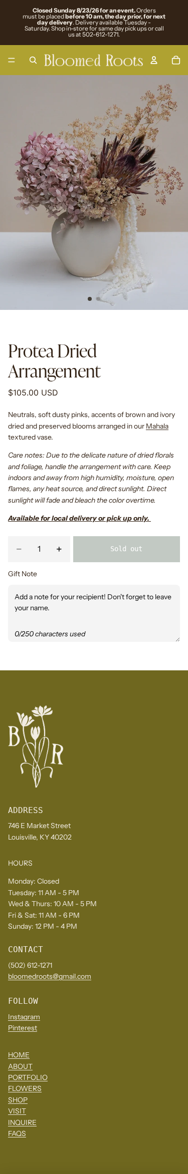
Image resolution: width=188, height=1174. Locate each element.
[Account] (154, 60)
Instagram (24, 1016)
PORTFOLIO (28, 1077)
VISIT (17, 1110)
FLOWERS (25, 1088)
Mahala (157, 426)
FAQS (17, 1133)
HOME (19, 1054)
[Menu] (11, 60)
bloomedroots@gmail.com (49, 976)
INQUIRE (22, 1121)
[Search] (33, 60)
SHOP (18, 1099)
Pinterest (22, 1027)
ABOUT (20, 1065)
